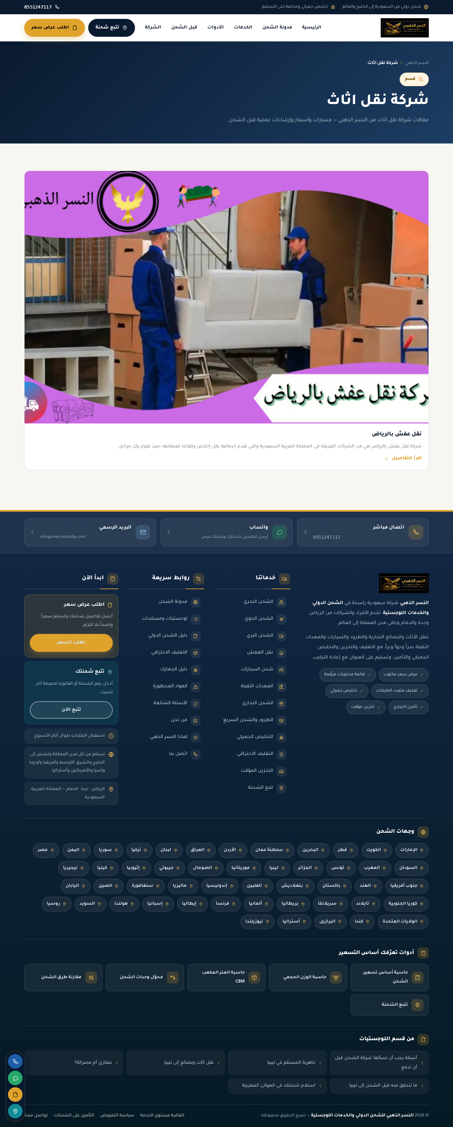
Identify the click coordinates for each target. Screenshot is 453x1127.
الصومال (202, 868)
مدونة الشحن (277, 27)
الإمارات (408, 850)
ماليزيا (180, 886)
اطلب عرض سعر (50, 27)
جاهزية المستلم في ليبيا (291, 1062)
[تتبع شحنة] (15, 1111)
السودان (408, 868)
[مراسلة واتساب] (15, 1078)
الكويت (373, 850)
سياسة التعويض (117, 1115)
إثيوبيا (133, 868)
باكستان (331, 886)
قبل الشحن (184, 27)
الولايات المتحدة (400, 922)
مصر (43, 850)
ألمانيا (255, 904)
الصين (105, 886)
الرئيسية (311, 27)
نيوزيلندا (254, 922)
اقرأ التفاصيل (407, 458)
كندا (359, 922)
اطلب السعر (71, 642)
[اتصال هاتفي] (15, 1061)
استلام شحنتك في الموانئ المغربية (278, 1085)
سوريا (105, 850)
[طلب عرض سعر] (15, 1094)
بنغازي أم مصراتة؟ (93, 1062)
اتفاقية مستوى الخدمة (162, 1115)
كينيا (102, 868)
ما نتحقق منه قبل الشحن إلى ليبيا (383, 1085)
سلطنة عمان (269, 850)
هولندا (121, 904)
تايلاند (362, 904)
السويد (87, 904)
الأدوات (215, 27)
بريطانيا (290, 904)
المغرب (372, 868)
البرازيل (327, 922)
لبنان (166, 850)
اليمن (73, 850)
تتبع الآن (71, 709)
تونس (337, 868)
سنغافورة (142, 886)
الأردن (230, 850)
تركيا (136, 850)
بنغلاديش (292, 886)
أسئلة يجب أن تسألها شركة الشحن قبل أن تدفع (376, 1063)
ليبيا (274, 868)
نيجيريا (70, 868)
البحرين (310, 850)
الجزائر (305, 868)
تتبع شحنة (107, 27)
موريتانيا (240, 868)
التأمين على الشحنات (74, 1115)
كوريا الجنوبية (403, 904)
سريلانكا (327, 904)
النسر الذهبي (417, 63)
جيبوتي (166, 868)
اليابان (72, 886)
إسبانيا (154, 904)
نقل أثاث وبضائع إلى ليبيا (189, 1062)
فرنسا (222, 904)
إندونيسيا (216, 886)
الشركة (153, 27)
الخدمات (243, 27)
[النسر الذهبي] (405, 27)
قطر (342, 850)
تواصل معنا (36, 1115)
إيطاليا (189, 904)
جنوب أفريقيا (403, 886)
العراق (197, 850)
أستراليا (291, 922)
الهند (365, 886)
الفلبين (254, 886)
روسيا (53, 904)
